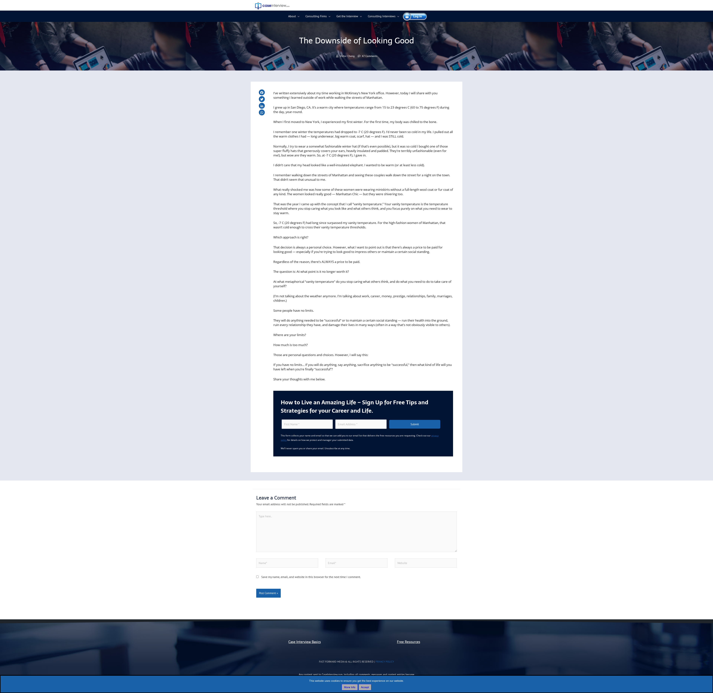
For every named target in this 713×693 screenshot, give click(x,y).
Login (413, 16)
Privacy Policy (384, 661)
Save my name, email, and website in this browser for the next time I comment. (311, 577)
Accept (365, 687)
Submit (415, 424)
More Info (349, 687)
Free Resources (408, 642)
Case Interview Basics (304, 642)
